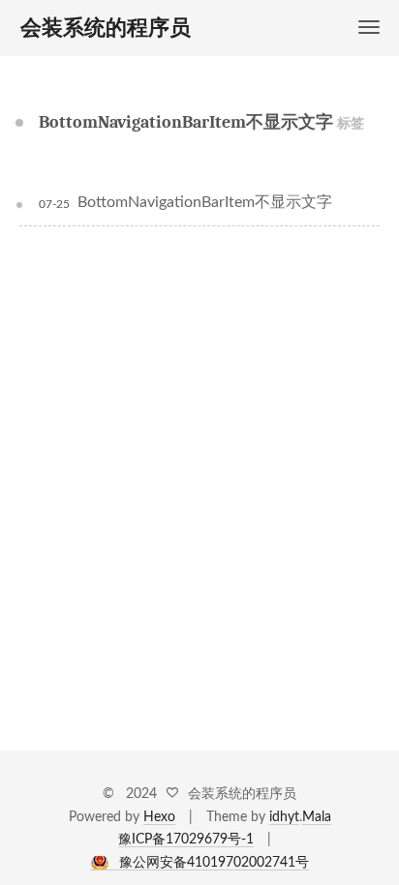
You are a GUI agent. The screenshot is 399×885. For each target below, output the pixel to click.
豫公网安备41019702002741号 (214, 863)
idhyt (284, 817)
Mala (316, 817)
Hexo (159, 817)
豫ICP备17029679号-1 (186, 839)
